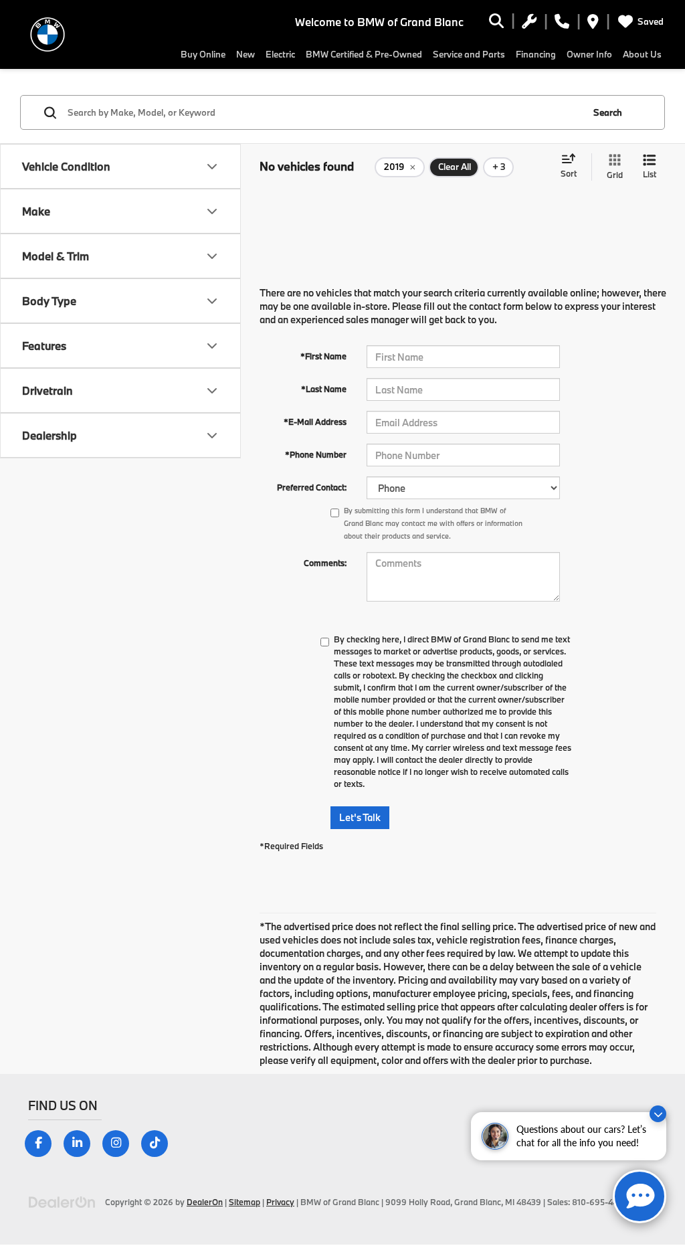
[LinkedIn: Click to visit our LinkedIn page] (82, 1142)
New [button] (245, 54)
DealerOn (205, 1201)
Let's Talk (360, 817)
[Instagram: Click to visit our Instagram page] (120, 1142)
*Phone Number (316, 454)
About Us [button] (642, 54)
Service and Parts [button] (469, 54)
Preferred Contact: (312, 487)
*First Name (323, 356)
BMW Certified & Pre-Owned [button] (364, 54)
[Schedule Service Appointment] (529, 23)
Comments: (325, 562)
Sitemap (244, 1201)
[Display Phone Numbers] (562, 23)
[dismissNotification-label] (658, 1113)
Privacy (280, 1201)
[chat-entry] (639, 1196)
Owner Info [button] (589, 54)
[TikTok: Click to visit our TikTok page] (159, 1142)
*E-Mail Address (315, 421)
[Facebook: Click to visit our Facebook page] (43, 1142)
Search (607, 112)
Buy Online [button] (203, 54)
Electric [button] (280, 54)
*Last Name (324, 388)
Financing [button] (536, 54)
